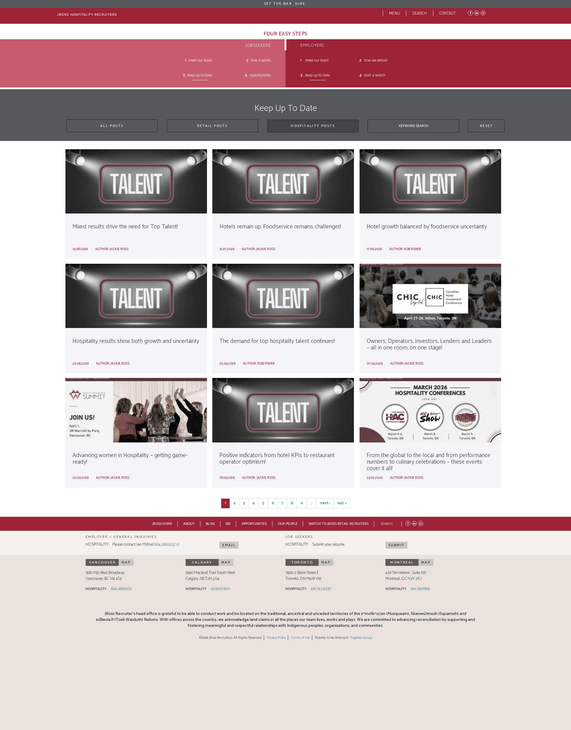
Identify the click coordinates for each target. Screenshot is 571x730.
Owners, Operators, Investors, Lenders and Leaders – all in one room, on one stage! (429, 344)
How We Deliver (376, 60)
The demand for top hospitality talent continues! (277, 341)
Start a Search (374, 75)
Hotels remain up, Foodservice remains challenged (280, 227)
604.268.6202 (121, 588)
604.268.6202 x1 (167, 544)
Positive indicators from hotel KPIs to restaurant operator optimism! (277, 458)
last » (342, 503)
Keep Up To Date (199, 75)
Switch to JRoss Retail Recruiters (338, 524)
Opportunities (260, 75)
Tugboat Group (361, 637)
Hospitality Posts (313, 126)
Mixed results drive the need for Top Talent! (125, 227)
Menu (394, 13)
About (189, 524)
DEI (228, 524)
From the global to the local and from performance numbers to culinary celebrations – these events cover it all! (428, 461)
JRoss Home (162, 524)
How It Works (261, 60)
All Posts (112, 126)
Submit (396, 545)
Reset (486, 126)
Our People (287, 524)
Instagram (483, 12)
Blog (210, 524)
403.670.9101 (220, 588)
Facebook (470, 12)
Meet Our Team (200, 60)
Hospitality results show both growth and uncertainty (136, 341)
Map (126, 562)
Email (229, 545)
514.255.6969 (420, 588)
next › (325, 503)
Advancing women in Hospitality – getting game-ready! (130, 458)
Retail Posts (212, 126)
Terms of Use (300, 637)
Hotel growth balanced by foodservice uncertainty (427, 227)
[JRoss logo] (87, 14)
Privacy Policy (276, 637)
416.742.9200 (321, 588)
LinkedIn (476, 12)
